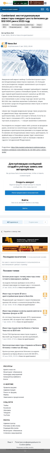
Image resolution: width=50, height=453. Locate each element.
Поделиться (13, 222)
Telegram (6, 413)
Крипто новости (9, 369)
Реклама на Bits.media (11, 426)
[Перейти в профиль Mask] (45, 329)
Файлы (6, 395)
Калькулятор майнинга (12, 377)
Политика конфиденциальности (28, 442)
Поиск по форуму (10, 392)
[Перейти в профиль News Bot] (4, 45)
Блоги (5, 379)
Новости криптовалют (24, 35)
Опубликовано (20, 46)
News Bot (10, 33)
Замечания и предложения (13, 397)
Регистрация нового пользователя (25, 193)
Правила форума (9, 387)
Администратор (9, 423)
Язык (10, 442)
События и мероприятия (12, 433)
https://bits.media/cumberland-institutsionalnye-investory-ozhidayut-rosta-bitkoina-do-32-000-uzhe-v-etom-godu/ (24, 149)
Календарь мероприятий (12, 374)
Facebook (7, 408)
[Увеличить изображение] (25, 63)
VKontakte (7, 410)
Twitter (5, 405)
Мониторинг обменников (12, 372)
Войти (25, 208)
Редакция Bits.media (10, 428)
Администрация (9, 390)
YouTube (6, 415)
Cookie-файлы (25, 445)
